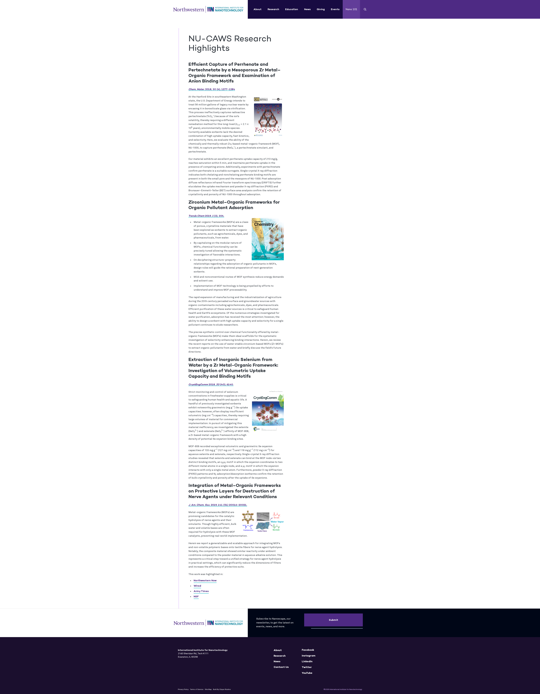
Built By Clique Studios (222, 689)
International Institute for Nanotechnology (208, 9)
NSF (196, 596)
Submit (333, 619)
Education (291, 9)
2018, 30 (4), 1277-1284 (211, 89)
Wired (197, 585)
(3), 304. (206, 215)
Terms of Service (196, 689)
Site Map (208, 689)
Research (273, 9)
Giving (321, 9)
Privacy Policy (183, 689)
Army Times (201, 591)
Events (335, 9)
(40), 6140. (210, 384)
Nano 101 (351, 9)
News (307, 9)
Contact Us (281, 667)
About (257, 9)
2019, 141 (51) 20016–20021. (217, 504)
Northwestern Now (205, 580)
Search (365, 9)
